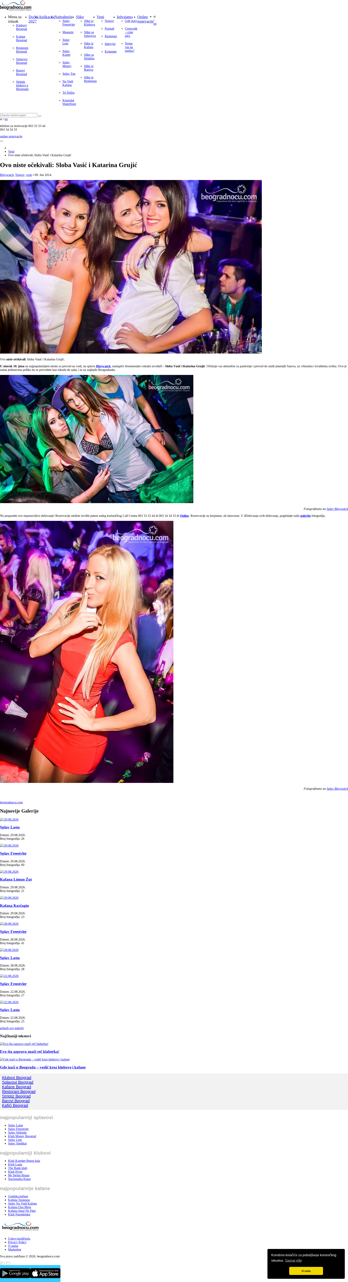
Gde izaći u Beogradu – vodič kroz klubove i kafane (43, 1067)
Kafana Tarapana (19, 1200)
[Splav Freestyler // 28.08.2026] (9, 923)
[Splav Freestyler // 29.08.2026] (9, 845)
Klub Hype (15, 1171)
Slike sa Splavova (90, 33)
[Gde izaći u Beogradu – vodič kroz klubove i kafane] (35, 1059)
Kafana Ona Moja (19, 1207)
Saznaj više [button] (293, 1260)
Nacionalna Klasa (19, 1179)
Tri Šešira (68, 92)
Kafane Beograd (21, 38)
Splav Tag (68, 73)
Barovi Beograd (21, 72)
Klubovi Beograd (21, 27)
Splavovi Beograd (21, 61)
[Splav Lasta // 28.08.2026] (9, 950)
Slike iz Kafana (88, 45)
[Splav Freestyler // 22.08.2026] (9, 976)
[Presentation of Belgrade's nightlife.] (16, 9)
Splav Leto (66, 41)
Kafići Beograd (15, 1105)
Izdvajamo (125, 17)
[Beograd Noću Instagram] (8, 1265)
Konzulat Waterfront (69, 102)
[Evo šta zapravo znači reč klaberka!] (24, 1044)
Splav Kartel (66, 52)
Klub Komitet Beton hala (24, 1160)
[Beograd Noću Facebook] (2, 1265)
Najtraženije (63, 17)
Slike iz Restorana (90, 79)
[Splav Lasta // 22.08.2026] (9, 1002)
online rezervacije (11, 136)
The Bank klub (17, 1168)
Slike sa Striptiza (89, 56)
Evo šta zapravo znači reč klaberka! (29, 1051)
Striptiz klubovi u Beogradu (22, 85)
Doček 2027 (34, 19)
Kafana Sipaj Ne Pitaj (22, 1210)
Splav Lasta (10, 827)
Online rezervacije (145, 19)
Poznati (109, 28)
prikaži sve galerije (12, 1028)
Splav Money (66, 64)
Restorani (111, 36)
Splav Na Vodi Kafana (22, 1203)
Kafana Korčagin (14, 905)
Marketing (14, 1249)
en (154, 23)
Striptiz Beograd (16, 1096)
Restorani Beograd (22, 49)
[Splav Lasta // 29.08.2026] (9, 819)
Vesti (100, 17)
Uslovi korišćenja (19, 1238)
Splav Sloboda (17, 1132)
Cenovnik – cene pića (131, 32)
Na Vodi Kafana (67, 83)
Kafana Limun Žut (16, 879)
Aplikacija (46, 17)
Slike (80, 17)
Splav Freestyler (68, 22)
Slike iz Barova (88, 67)
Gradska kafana (18, 1196)
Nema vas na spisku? (129, 47)
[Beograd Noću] (20, 1231)
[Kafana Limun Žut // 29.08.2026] (9, 871)
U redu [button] (306, 1271)
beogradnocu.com (11, 802)
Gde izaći (131, 21)
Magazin (68, 32)
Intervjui (110, 44)
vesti (29, 175)
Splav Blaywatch (337, 509)
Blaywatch (7, 175)
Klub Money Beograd (22, 1136)
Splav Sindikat (17, 1143)
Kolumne (111, 51)
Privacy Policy (17, 1242)
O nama (13, 1246)
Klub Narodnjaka (19, 1214)
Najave (109, 21)
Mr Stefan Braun (18, 1175)
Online (184, 515)
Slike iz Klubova (89, 22)
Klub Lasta (15, 1164)
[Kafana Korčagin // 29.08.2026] (9, 897)
